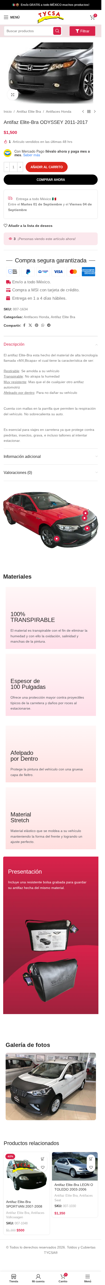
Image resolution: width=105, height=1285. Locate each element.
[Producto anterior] (83, 111)
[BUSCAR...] (57, 31)
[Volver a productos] (89, 111)
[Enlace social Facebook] (24, 325)
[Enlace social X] (30, 325)
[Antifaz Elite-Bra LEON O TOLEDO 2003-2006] (75, 1166)
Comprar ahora (51, 180)
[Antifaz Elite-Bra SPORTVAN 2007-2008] (27, 1175)
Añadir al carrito (47, 167)
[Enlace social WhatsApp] (43, 325)
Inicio (8, 111)
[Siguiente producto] (95, 111)
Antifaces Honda (58, 111)
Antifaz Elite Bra (29, 111)
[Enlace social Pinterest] (36, 325)
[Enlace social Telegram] (49, 325)
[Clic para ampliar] (12, 94)
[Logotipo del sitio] (50, 17)
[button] (43, 1159)
